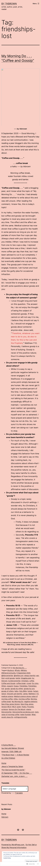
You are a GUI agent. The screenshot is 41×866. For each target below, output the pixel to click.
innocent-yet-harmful (14, 694)
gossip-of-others (7, 691)
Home (3, 763)
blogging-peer (26, 678)
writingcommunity (20, 717)
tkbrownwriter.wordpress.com (23, 712)
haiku (16, 691)
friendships (23, 686)
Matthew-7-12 (34, 694)
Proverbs (30, 707)
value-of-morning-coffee (10, 714)
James (25, 694)
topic (37, 712)
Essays (16, 686)
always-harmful (29, 675)
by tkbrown (9, 3)
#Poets (17, 670)
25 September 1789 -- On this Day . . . (16, 773)
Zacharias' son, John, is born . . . (14, 776)
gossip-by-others (17, 688)
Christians (25, 681)
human (30, 691)
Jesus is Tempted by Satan (12, 766)
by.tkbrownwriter (14, 681)
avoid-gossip (10, 678)
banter (18, 678)
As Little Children (8, 758)
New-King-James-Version (10, 704)
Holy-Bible (23, 691)
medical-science (7, 696)
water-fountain (25, 714)
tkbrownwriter (6, 712)
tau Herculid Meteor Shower (12, 748)
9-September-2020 (23, 673)
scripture (4, 709)
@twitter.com (18, 675)
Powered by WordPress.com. (13, 845)
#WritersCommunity (8, 673)
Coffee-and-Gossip (8, 683)
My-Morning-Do (17, 701)
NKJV (14, 707)
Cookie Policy (7, 858)
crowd (29, 683)
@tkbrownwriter (7, 675)
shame (28, 709)
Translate (19, 793)
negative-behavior (30, 701)
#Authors (10, 670)
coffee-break (21, 683)
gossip (7, 688)
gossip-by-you (29, 688)
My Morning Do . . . (20, 668)
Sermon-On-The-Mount (17, 709)
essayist (10, 686)
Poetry (24, 707)
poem (19, 707)
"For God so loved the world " (13, 770)
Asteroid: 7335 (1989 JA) (11, 752)
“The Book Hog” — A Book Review (15, 755)
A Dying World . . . (8, 745)
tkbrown (4, 817)
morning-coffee (24, 699)
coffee (31, 681)
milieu (16, 699)
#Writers (24, 670)
